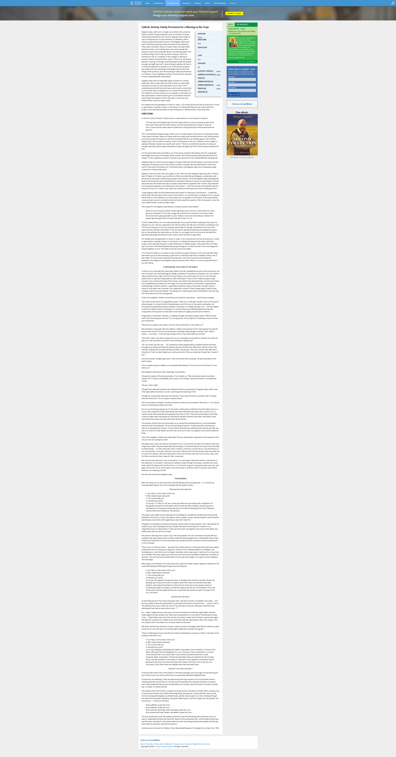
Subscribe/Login (220, 3)
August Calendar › (247, 62)
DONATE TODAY (234, 13)
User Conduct (185, 744)
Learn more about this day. (236, 57)
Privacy (176, 744)
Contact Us (206, 744)
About (207, 3)
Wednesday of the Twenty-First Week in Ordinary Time (241, 32)
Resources (186, 3)
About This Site (146, 744)
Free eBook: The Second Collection (242, 157)
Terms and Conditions (162, 744)
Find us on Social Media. (242, 104)
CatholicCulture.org (136, 3)
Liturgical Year (172, 3)
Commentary (158, 3)
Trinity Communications (164, 746)
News (147, 3)
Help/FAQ (196, 744)
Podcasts (197, 3)
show (218, 71)
